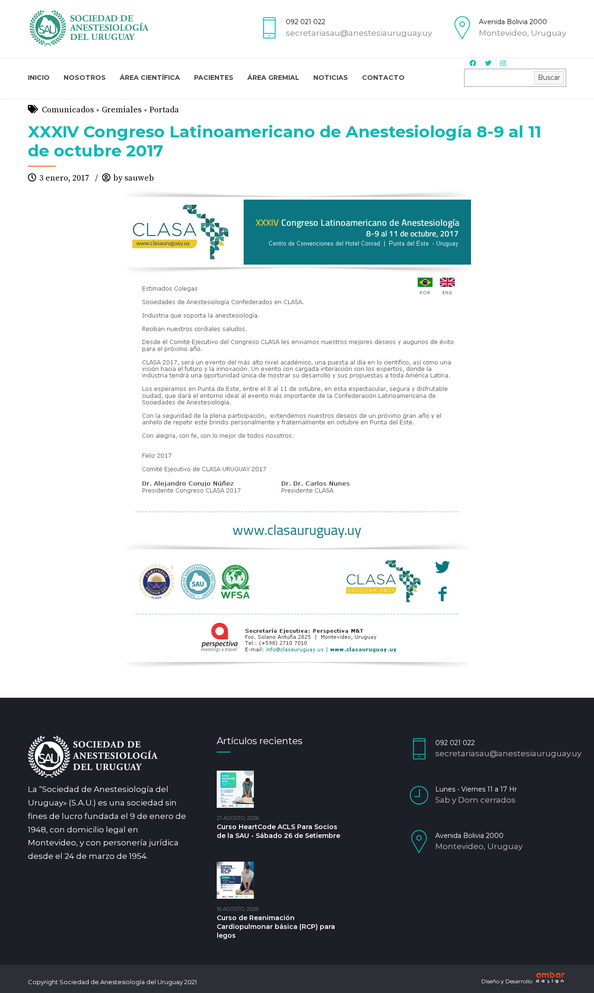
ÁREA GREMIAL (273, 77)
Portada (164, 109)
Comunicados (68, 109)
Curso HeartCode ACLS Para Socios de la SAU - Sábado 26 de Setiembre (278, 831)
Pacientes (213, 77)
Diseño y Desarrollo (507, 981)
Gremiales (122, 109)
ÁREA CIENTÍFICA (150, 77)
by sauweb (133, 178)
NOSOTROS (85, 77)
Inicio (39, 77)
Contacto (383, 77)
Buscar (549, 77)
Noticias (330, 77)
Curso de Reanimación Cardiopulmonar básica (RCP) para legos (276, 927)
